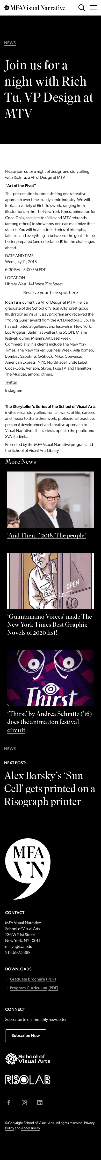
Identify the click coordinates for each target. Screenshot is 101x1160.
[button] (30, 980)
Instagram (13, 391)
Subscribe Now (26, 1036)
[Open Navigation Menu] (93, 7)
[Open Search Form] (81, 7)
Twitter (11, 382)
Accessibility (30, 1128)
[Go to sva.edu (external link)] (28, 1059)
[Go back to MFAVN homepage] (34, 7)
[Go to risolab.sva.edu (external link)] (28, 1079)
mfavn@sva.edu (18, 947)
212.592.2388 (18, 953)
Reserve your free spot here (50, 292)
